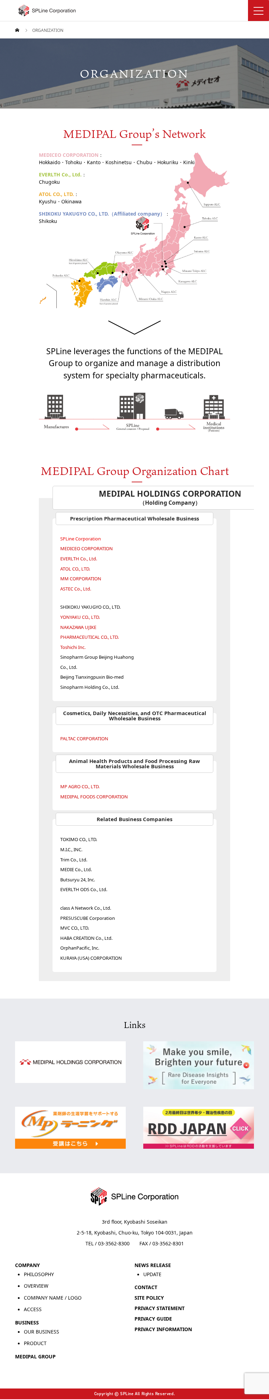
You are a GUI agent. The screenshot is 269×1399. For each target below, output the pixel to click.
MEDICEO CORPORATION (87, 548)
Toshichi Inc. (73, 647)
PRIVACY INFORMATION (163, 1329)
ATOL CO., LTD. (75, 569)
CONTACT (145, 1287)
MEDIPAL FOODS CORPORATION (94, 796)
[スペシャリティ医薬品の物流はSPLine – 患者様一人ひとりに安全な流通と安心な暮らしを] (142, 10)
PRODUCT (35, 1343)
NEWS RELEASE (152, 1265)
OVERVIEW (36, 1285)
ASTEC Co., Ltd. (76, 589)
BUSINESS (27, 1322)
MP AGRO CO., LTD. (80, 786)
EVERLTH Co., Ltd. (79, 558)
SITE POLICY (149, 1297)
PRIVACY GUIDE (153, 1318)
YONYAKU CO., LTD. (80, 617)
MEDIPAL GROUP (35, 1356)
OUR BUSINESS (41, 1331)
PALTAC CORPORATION (84, 738)
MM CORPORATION (81, 578)
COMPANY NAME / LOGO (53, 1297)
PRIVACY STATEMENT (159, 1308)
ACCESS (33, 1309)
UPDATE (152, 1274)
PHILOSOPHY (39, 1274)
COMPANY (27, 1265)
